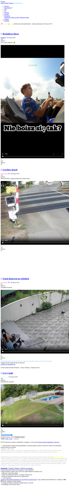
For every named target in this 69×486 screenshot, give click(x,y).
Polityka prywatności (27, 468)
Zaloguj (11, 3)
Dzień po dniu (15, 17)
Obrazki (6, 12)
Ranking (6, 20)
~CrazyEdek (4, 377)
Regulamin (4, 468)
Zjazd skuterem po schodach (16, 278)
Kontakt (11, 468)
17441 (10, 439)
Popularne (7, 16)
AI (5, 11)
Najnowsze (7, 17)
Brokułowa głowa (11, 34)
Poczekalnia (7, 8)
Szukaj (6, 3)
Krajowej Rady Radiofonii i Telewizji (48, 442)
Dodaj (2, 3)
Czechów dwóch (10, 170)
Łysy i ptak (8, 373)
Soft (5, 9)
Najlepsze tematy (24, 17)
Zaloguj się (4, 364)
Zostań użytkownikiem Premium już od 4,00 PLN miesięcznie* (19, 479)
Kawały (6, 14)
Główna (6, 6)
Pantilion (3, 37)
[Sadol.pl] (3, 1)
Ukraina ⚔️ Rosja (8, 24)
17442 (6, 439)
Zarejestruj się (18, 3)
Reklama (16, 468)
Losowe (6, 19)
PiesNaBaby (4, 173)
